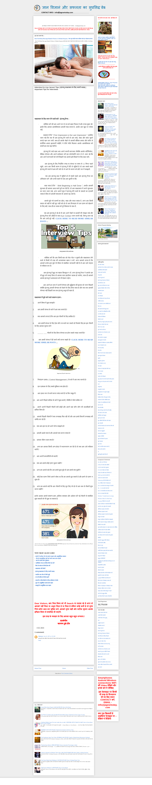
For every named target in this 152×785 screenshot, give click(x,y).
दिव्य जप (99, 306)
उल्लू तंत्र (100, 275)
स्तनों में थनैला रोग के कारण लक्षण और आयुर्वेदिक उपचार (50, 556)
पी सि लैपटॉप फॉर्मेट (102, 542)
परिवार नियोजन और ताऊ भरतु (104, 643)
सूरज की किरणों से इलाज (103, 438)
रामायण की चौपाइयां (102, 376)
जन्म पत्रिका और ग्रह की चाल (104, 298)
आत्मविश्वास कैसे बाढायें (102, 269)
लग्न (99, 384)
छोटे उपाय (100, 293)
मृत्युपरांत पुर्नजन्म (101, 360)
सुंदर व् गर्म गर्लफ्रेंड (102, 659)
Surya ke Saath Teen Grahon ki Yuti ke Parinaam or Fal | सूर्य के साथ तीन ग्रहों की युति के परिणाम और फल (110, 129)
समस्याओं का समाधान (102, 433)
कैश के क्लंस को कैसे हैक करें (42, 565)
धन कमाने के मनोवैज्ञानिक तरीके (104, 311)
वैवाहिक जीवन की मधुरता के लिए (104, 397)
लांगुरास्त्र (100, 386)
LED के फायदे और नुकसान (103, 467)
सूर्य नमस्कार (100, 441)
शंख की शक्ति (100, 407)
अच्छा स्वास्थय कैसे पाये (102, 612)
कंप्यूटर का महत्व (101, 516)
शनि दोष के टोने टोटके (102, 412)
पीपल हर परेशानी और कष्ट (103, 324)
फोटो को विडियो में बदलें (102, 548)
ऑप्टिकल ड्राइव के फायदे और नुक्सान (105, 514)
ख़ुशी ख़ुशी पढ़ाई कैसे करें (103, 454)
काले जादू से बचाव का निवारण (103, 280)
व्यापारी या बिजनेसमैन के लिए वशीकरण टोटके (46, 580)
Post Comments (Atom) (67, 673)
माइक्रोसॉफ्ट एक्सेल (102, 564)
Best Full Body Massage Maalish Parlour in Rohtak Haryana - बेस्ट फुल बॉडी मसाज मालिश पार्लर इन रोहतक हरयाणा (64, 38)
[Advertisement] (63, 20)
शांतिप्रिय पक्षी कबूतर (102, 415)
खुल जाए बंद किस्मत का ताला (103, 285)
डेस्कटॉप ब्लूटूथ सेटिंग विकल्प (103, 540)
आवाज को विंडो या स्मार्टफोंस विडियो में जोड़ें (106, 503)
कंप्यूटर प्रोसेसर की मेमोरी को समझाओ (105, 519)
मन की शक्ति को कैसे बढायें (42, 577)
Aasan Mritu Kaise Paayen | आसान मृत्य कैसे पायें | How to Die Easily (56, 707)
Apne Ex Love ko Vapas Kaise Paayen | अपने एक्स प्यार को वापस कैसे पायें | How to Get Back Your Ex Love (110, 198)
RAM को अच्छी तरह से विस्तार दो (104, 472)
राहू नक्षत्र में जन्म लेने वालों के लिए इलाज (106, 379)
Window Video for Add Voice (105, 498)
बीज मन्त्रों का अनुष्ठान (102, 337)
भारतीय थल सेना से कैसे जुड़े (42, 574)
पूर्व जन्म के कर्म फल (102, 329)
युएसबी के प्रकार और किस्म (103, 575)
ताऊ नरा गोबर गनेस (102, 641)
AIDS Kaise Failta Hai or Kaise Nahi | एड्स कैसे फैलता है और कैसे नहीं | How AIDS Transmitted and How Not (110, 163)
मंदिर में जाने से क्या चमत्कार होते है (104, 353)
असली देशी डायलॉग (102, 615)
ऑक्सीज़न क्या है (101, 625)
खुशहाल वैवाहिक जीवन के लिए (104, 288)
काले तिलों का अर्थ (101, 282)
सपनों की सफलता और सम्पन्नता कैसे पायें (106, 425)
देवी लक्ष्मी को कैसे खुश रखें (103, 308)
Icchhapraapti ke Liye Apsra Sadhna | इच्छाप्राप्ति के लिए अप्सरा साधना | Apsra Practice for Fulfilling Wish (110, 116)
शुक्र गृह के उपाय (101, 417)
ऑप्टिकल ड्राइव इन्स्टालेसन (103, 509)
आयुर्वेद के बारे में (101, 623)
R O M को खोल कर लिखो (103, 470)
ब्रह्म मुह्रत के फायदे (102, 340)
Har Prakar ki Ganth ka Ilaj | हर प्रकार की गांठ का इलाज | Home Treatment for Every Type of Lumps (63, 714)
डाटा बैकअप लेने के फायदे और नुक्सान (105, 535)
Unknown (40, 636)
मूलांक (99, 358)
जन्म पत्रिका (100, 295)
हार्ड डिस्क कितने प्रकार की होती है (105, 596)
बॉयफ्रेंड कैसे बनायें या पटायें (103, 654)
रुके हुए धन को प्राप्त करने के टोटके (105, 381)
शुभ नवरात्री (100, 423)
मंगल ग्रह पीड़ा (101, 347)
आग (98, 620)
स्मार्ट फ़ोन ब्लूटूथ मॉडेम (102, 593)
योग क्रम (99, 366)
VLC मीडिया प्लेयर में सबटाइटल (104, 483)
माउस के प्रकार (101, 567)
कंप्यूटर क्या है (100, 628)
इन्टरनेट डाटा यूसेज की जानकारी (104, 506)
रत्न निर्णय (100, 373)
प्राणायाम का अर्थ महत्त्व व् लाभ (104, 332)
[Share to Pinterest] (43, 628)
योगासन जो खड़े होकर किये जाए (104, 368)
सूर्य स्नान (100, 443)
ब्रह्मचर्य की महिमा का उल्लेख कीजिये (105, 342)
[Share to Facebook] (42, 628)
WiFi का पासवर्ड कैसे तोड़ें (103, 493)
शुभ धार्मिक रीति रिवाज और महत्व (104, 420)
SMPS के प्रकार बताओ (103, 477)
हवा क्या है (100, 667)
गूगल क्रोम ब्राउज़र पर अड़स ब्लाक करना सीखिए (107, 527)
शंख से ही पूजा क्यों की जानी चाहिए (104, 410)
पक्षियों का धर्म (100, 319)
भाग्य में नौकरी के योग (102, 345)
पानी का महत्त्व (100, 646)
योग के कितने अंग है (102, 363)
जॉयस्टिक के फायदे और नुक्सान (104, 532)
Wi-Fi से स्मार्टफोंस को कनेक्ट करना (105, 490)
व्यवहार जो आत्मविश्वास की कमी (104, 402)
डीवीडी (99, 537)
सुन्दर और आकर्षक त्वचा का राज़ (104, 662)
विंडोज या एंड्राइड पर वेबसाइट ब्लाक (105, 585)
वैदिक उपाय (100, 394)
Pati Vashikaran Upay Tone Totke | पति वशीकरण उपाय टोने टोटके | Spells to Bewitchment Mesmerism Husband (65, 737)
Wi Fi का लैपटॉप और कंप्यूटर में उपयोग (105, 485)
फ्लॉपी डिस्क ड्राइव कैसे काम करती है (105, 550)
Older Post (90, 668)
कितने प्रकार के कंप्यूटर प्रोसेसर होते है (105, 522)
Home (64, 668)
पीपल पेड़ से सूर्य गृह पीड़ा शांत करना (105, 321)
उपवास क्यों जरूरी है (102, 272)
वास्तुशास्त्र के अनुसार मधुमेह (103, 391)
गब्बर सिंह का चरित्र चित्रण (103, 636)
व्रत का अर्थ (100, 404)
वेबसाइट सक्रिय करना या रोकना (104, 588)
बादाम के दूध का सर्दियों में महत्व (104, 651)
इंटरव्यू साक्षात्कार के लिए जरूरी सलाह (44, 571)
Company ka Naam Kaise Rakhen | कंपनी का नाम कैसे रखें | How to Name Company (110, 175)
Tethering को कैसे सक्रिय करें (104, 480)
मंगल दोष (99, 350)
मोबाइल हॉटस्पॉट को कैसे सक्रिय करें (105, 572)
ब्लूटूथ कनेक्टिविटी (101, 558)
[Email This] (37, 628)
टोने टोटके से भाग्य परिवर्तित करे (104, 303)
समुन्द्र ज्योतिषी (101, 436)
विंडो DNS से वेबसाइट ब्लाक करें (104, 580)
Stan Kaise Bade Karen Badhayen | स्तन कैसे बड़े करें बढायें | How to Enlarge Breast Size (60, 760)
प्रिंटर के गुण (100, 545)
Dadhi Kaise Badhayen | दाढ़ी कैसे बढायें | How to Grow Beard (54, 767)
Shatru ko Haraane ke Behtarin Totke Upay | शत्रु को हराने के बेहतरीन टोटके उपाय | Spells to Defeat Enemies (64, 752)
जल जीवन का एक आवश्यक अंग (104, 638)
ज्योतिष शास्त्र (101, 301)
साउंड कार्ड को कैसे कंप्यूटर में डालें (104, 590)
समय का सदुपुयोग (101, 430)
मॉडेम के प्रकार (101, 570)
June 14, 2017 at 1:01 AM (49, 636)
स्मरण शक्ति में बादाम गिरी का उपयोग (105, 664)
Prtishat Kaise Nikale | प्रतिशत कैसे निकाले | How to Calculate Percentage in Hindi (59, 745)
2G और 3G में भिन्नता (102, 462)
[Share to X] (40, 628)
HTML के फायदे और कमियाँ (103, 464)
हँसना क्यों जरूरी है (101, 449)
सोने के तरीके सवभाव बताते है (103, 446)
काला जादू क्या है (101, 277)
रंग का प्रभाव (100, 371)
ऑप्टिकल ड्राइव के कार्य (102, 511)
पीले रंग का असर (101, 327)
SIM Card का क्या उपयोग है (104, 475)
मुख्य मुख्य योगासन (101, 355)
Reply (39, 640)
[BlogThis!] (39, 628)
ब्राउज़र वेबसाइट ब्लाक (102, 553)
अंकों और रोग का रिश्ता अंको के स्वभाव (105, 267)
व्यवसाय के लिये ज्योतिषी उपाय (104, 399)
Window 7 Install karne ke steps (106, 496)
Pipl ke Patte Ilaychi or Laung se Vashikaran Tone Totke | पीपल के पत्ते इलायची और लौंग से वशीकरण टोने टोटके (110, 211)
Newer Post (38, 668)
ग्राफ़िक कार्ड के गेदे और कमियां (104, 529)
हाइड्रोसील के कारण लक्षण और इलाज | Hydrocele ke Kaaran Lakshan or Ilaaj (57, 730)
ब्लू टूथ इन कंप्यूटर (101, 555)
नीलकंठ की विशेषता (101, 316)
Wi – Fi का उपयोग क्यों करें (103, 488)
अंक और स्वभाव (101, 264)
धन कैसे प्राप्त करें (101, 314)
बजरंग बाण (100, 334)
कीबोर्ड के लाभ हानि (101, 524)
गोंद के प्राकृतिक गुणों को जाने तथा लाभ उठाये (48, 558)
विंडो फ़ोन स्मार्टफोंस (102, 583)
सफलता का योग (101, 428)
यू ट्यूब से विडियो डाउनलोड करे (104, 577)
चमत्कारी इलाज (101, 290)
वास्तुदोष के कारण (101, 389)
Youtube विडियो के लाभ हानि (104, 501)
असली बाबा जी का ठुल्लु (102, 617)
